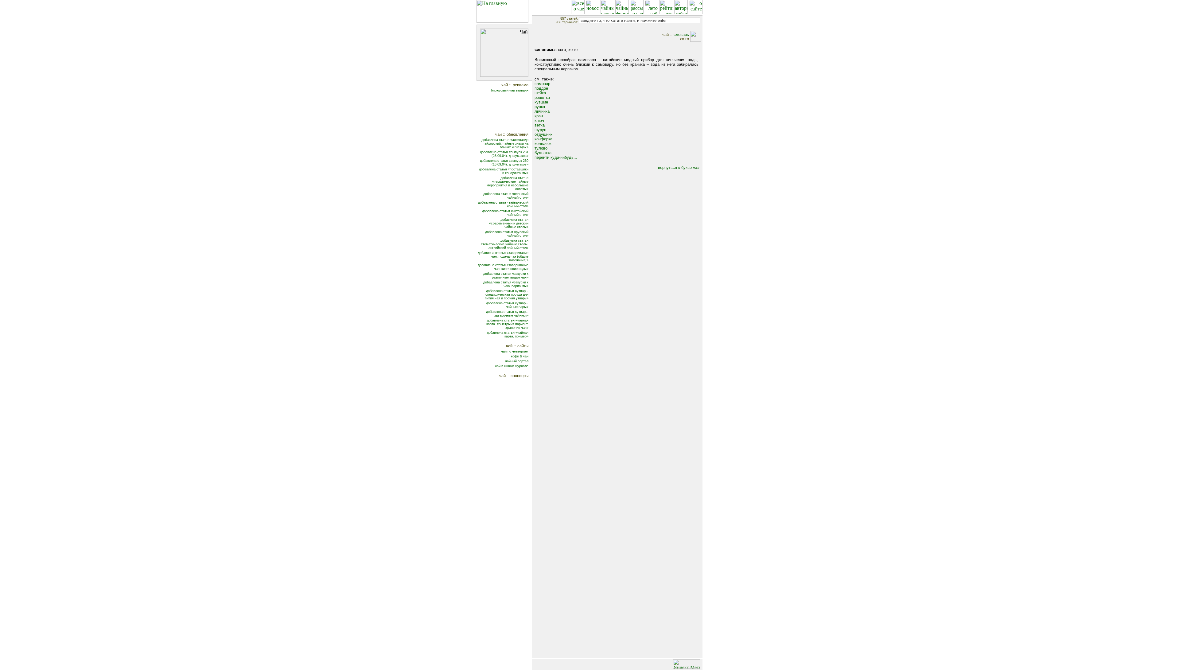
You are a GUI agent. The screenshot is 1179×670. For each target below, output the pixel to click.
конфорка (543, 139)
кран (539, 116)
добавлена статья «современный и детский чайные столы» (508, 223)
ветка (540, 125)
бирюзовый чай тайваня (509, 90)
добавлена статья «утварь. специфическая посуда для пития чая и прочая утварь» (506, 294)
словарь (681, 34)
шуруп (540, 129)
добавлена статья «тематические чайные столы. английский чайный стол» (504, 244)
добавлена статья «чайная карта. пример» (507, 334)
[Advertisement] (508, 113)
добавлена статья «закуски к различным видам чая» (505, 275)
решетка (542, 97)
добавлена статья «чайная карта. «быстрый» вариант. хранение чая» (507, 323)
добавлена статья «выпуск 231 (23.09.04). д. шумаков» (504, 154)
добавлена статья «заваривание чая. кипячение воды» (503, 267)
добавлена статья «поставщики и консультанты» (503, 171)
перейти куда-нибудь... (556, 157)
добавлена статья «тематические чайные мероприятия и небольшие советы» (507, 183)
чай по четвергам (514, 351)
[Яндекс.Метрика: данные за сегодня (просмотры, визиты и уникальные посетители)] (686, 664)
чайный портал (516, 361)
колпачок (543, 143)
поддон (541, 88)
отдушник (543, 134)
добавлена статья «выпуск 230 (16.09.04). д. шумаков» (504, 162)
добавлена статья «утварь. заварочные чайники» (507, 313)
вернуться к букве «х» (678, 167)
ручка (540, 106)
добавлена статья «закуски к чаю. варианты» (505, 284)
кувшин (541, 102)
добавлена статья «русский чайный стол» (506, 233)
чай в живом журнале (511, 366)
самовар (542, 83)
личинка (542, 111)
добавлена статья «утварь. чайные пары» (507, 305)
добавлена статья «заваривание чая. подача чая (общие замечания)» (503, 256)
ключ (539, 120)
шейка (540, 93)
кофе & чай (519, 356)
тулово (541, 148)
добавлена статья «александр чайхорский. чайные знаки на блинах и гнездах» (504, 143)
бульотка (543, 152)
